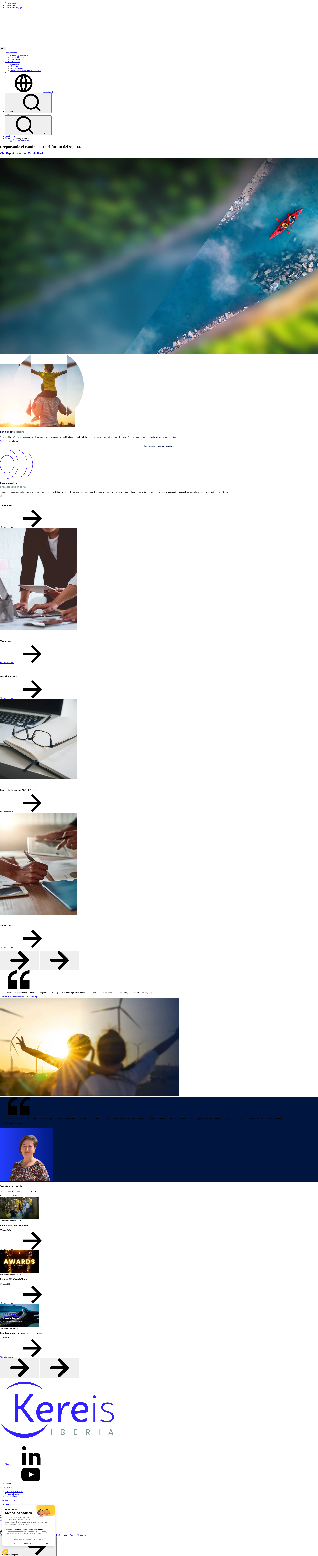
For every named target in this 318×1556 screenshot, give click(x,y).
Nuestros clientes (11, 1496)
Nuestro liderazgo (12, 1494)
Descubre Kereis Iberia (14, 1492)
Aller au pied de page (13, 7)
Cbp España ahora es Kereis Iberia (22, 153)
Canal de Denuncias (78, 1535)
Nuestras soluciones (8, 1500)
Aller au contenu (11, 5)
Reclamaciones (62, 1535)
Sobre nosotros (6, 1487)
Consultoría (9, 1504)
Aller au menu (10, 3)
